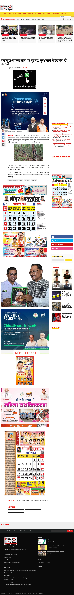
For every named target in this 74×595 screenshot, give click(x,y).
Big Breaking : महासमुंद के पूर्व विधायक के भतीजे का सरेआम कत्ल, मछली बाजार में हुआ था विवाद (67, 305)
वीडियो (38, 19)
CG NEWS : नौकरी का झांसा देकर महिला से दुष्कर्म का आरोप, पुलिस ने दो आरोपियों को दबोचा (62, 126)
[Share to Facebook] (3, 134)
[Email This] (3, 144)
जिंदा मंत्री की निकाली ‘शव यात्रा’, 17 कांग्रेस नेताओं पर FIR (55, 552)
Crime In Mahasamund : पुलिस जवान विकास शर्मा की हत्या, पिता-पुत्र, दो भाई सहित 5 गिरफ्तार (62, 285)
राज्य (9, 13)
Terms (15, 531)
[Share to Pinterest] (3, 141)
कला (18, 19)
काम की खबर (56, 13)
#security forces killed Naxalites (15, 180)
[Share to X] (3, 137)
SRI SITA (25, 68)
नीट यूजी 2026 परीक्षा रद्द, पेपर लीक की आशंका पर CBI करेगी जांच (57, 540)
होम (5, 13)
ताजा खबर (49, 562)
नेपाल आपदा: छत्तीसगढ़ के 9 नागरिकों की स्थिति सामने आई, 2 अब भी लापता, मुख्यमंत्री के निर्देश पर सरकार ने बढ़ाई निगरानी (65, 39)
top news (34, 180)
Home (2, 531)
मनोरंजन (19, 13)
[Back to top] (70, 591)
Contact (32, 531)
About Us (9, 531)
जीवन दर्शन (28, 19)
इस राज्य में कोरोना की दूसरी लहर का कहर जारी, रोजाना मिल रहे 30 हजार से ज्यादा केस (67, 315)
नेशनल (14, 13)
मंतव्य (43, 19)
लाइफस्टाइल (63, 13)
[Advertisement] (61, 223)
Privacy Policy (23, 531)
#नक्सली (27, 180)
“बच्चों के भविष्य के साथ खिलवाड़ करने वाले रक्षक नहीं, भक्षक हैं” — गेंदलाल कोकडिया (62, 144)
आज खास (49, 13)
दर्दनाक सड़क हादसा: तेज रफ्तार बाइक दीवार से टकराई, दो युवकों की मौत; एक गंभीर (28, 38)
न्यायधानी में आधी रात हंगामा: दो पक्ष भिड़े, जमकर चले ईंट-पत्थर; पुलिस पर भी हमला (9, 38)
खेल (44, 13)
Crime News (41, 562)
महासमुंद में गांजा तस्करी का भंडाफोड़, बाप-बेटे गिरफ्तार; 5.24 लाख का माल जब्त (46, 38)
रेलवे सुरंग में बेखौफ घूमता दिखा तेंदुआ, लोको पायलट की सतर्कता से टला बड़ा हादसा (61, 131)
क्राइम (24, 13)
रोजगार (39, 13)
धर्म (35, 13)
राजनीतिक (30, 13)
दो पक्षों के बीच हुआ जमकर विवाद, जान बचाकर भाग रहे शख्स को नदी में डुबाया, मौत (66, 293)
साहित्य (22, 19)
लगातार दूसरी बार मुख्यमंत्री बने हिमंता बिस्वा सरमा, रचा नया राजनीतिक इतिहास (59, 546)
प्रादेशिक (34, 19)
